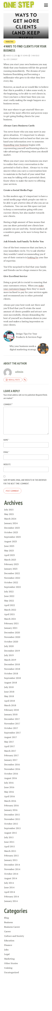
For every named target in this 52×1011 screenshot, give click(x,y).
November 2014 (12, 869)
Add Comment (11, 59)
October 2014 (11, 873)
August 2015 (10, 832)
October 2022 (11, 582)
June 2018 (9, 691)
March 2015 (10, 851)
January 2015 (10, 860)
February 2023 (11, 564)
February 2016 (11, 805)
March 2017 (10, 750)
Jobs (6, 949)
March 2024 (10, 518)
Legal (7, 954)
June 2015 (9, 841)
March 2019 (10, 659)
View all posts (14, 380)
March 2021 (10, 618)
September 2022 (12, 586)
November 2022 (12, 577)
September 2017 (12, 732)
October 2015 (11, 823)
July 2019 (9, 655)
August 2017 (10, 737)
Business (8, 922)
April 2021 (9, 614)
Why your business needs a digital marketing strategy (22, 348)
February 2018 (11, 709)
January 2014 (10, 901)
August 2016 (10, 778)
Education (9, 940)
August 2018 (10, 682)
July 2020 (9, 646)
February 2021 (11, 623)
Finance (8, 945)
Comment (8, 404)
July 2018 (9, 687)
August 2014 (10, 878)
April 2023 (9, 555)
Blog (6, 917)
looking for (32, 257)
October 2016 (11, 773)
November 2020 (12, 637)
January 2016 (10, 810)
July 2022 (9, 591)
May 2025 (9, 514)
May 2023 (9, 550)
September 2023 (12, 536)
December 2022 (12, 573)
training (8, 967)
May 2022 (9, 600)
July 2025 (9, 509)
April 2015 (9, 846)
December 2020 (12, 632)
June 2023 (9, 546)
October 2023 (11, 532)
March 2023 (10, 559)
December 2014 (12, 864)
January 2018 (10, 714)
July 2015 (9, 837)
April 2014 (9, 891)
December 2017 (12, 718)
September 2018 (12, 678)
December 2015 (12, 814)
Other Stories (11, 963)
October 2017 (11, 728)
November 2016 (12, 769)
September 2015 (12, 828)
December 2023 (12, 527)
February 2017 (11, 755)
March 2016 (10, 800)
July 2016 (9, 782)
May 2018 (9, 696)
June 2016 (9, 787)
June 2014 (9, 887)
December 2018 (12, 664)
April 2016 (9, 796)
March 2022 (10, 609)
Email (6, 452)
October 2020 (11, 641)
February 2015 (11, 855)
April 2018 (9, 700)
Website (7, 464)
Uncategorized (11, 972)
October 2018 (11, 673)
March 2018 (10, 705)
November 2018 (12, 668)
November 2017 (12, 723)
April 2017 (9, 746)
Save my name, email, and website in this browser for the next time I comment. (24, 482)
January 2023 (10, 568)
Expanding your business (15, 144)
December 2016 (12, 764)
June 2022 (9, 596)
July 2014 (9, 882)
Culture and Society (14, 935)
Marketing (9, 42)
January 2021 (10, 627)
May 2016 (9, 791)
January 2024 (10, 523)
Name (6, 439)
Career (7, 931)
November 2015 (12, 819)
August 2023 (10, 541)
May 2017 (9, 741)
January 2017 (10, 759)
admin (25, 55)
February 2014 (11, 896)
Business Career (12, 926)
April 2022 (9, 605)
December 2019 (12, 650)
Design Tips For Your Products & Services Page (29, 335)
